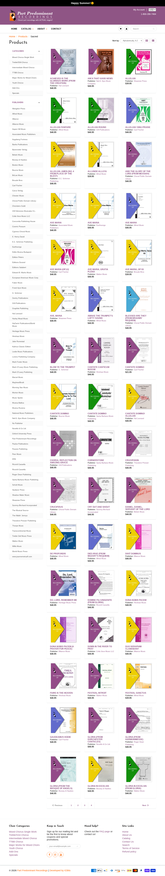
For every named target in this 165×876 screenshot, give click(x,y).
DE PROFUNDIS (58, 554)
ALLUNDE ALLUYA (97, 171)
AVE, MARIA (56, 316)
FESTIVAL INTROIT (97, 693)
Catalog (26, 29)
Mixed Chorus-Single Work (23, 57)
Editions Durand (18, 262)
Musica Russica (18, 408)
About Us (127, 835)
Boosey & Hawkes (66, 791)
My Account (139, 10)
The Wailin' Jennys (19, 515)
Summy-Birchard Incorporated (24, 505)
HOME (14, 29)
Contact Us (128, 841)
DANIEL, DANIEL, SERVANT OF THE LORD (137, 508)
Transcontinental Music (21, 531)
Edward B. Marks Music (21, 272)
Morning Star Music (20, 387)
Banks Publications (20, 144)
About (41, 29)
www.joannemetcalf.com (22, 556)
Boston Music (17, 165)
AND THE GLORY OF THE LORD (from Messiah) (138, 172)
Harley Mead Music (20, 319)
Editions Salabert (19, 267)
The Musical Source (20, 510)
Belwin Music (139, 512)
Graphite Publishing (20, 308)
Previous (58, 805)
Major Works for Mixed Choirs (24, 78)
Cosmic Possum (18, 226)
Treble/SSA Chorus (20, 62)
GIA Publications (103, 130)
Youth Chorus (17, 83)
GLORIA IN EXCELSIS (98, 786)
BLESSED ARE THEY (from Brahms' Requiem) (135, 318)
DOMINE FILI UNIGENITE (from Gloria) (100, 601)
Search (126, 845)
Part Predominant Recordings (24, 439)
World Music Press (19, 551)
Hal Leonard (64, 86)
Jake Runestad (18, 341)
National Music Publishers (22, 413)
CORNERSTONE (96, 460)
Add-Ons (15, 88)
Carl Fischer (139, 130)
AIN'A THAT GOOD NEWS (100, 78)
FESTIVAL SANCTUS (135, 693)
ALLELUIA (130, 78)
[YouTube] (61, 854)
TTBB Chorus (17, 73)
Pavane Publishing (19, 449)
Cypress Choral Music (21, 231)
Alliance (15, 119)
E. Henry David (18, 237)
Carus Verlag (17, 191)
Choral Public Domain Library (24, 201)
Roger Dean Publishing (21, 474)
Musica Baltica (18, 403)
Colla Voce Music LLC (105, 651)
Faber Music (17, 283)
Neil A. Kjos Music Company (23, 418)
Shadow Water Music (20, 495)
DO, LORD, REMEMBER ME (63, 600)
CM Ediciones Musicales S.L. (24, 211)
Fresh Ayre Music (19, 288)
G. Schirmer (63, 370)
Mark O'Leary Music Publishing (25, 367)
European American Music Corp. (25, 278)
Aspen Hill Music (19, 129)
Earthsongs (101, 225)
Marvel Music (17, 377)
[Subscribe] (77, 846)
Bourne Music (64, 416)
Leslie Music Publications (22, 352)
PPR (14, 459)
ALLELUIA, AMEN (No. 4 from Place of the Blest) (62, 173)
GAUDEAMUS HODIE (60, 737)
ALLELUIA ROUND (97, 127)
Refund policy (129, 851)
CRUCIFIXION (132, 460)
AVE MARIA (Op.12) (59, 269)
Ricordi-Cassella (19, 469)
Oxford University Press (21, 434)
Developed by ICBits (60, 870)
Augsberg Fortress (19, 139)
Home (12, 36)
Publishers (17, 103)
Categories (18, 51)
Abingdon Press (18, 109)
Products (22, 36)
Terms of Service (130, 848)
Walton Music (101, 274)
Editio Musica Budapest (21, 252)
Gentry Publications (20, 298)
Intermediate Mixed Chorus (23, 67)
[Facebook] (49, 854)
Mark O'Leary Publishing (22, 372)
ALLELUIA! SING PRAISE (137, 127)
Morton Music (17, 393)
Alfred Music (64, 130)
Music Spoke (17, 398)
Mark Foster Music (19, 362)
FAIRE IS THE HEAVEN (61, 693)
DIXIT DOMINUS (133, 554)
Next (144, 805)
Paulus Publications (20, 444)
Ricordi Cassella (102, 605)
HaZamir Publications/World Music (23, 324)
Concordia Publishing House (23, 221)
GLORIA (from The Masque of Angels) (61, 787)
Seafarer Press (18, 490)
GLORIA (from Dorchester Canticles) (95, 739)
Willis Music (17, 546)
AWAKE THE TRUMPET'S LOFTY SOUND (100, 317)
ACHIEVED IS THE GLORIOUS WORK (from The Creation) (62, 80)
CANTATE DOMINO (134, 367)
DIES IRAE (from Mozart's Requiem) (98, 555)
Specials (15, 93)
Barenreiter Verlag (19, 150)
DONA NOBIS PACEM (135, 600)
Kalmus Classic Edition (21, 347)
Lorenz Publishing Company (23, 357)
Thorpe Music (17, 526)
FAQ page (104, 831)
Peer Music (16, 454)
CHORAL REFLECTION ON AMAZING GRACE (63, 461)
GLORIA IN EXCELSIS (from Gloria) (136, 787)
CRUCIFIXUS (56, 507)
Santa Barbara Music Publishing (25, 480)
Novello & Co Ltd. (103, 744)
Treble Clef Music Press (22, 536)
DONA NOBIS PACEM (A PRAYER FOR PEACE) (62, 647)
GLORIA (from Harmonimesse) (134, 738)
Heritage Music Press (67, 603)
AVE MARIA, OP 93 (134, 269)
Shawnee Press (140, 81)
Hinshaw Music (102, 372)
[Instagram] (55, 854)
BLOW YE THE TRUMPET (62, 367)
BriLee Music (17, 175)
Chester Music (18, 196)
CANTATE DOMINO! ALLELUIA (135, 414)
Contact (56, 29)
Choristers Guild (18, 206)
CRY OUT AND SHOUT (99, 507)
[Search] (153, 29)
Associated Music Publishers (23, 134)
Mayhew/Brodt (18, 382)
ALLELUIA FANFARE (60, 127)
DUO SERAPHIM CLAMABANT (133, 647)
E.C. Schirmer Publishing (22, 242)
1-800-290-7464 (148, 14)
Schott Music (17, 485)
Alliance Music (139, 556)
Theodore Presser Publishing (24, 521)
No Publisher (17, 423)
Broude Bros (139, 272)
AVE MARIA (56, 223)
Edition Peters (18, 257)
